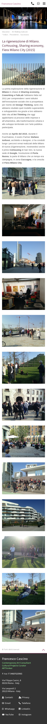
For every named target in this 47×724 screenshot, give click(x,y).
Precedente (14, 34)
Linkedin (25, 708)
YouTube (9, 714)
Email (7, 703)
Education (6, 32)
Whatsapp (10, 708)
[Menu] (44, 3)
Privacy (25, 697)
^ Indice (5, 34)
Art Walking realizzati (20, 32)
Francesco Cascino (15, 658)
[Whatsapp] (38, 3)
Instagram (26, 714)
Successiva (24, 34)
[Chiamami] (33, 3)
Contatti (9, 697)
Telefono (26, 703)
